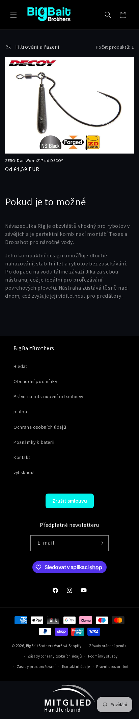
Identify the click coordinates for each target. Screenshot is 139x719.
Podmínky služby (103, 656)
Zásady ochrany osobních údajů (55, 656)
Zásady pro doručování (36, 666)
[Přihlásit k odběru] (100, 543)
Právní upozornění (112, 666)
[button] (13, 14)
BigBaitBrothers (39, 645)
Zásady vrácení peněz (108, 645)
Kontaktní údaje (76, 666)
